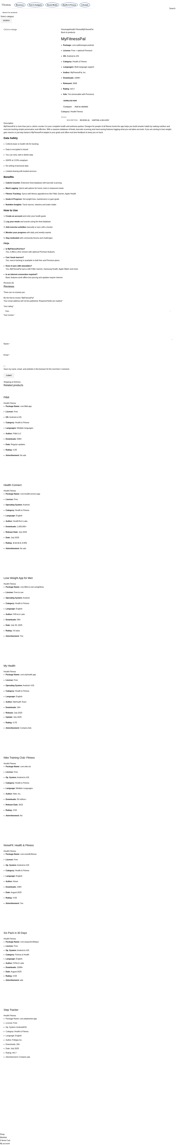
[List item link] (22, 1114)
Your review (9, 315)
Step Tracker (11, 1009)
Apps (92, 1092)
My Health (9, 665)
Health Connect (13, 485)
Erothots (7, 1090)
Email (7, 355)
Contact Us (153, 1092)
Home (63, 29)
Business (20, 5)
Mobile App (94, 1097)
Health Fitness (75, 29)
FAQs (150, 1101)
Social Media (52, 5)
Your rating (9, 306)
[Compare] (7, 393)
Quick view (7, 474)
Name (7, 344)
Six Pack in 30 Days (15, 932)
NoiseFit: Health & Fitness (19, 845)
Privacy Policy (125, 1101)
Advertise (123, 1092)
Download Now (70, 101)
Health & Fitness (69, 5)
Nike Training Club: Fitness (19, 757)
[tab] (72, 120)
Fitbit (6, 397)
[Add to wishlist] (7, 462)
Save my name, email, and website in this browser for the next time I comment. (37, 369)
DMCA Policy (125, 1097)
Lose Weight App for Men (18, 578)
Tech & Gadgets (35, 5)
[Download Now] (7, 468)
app (67, 29)
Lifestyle (84, 5)
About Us (152, 1097)
